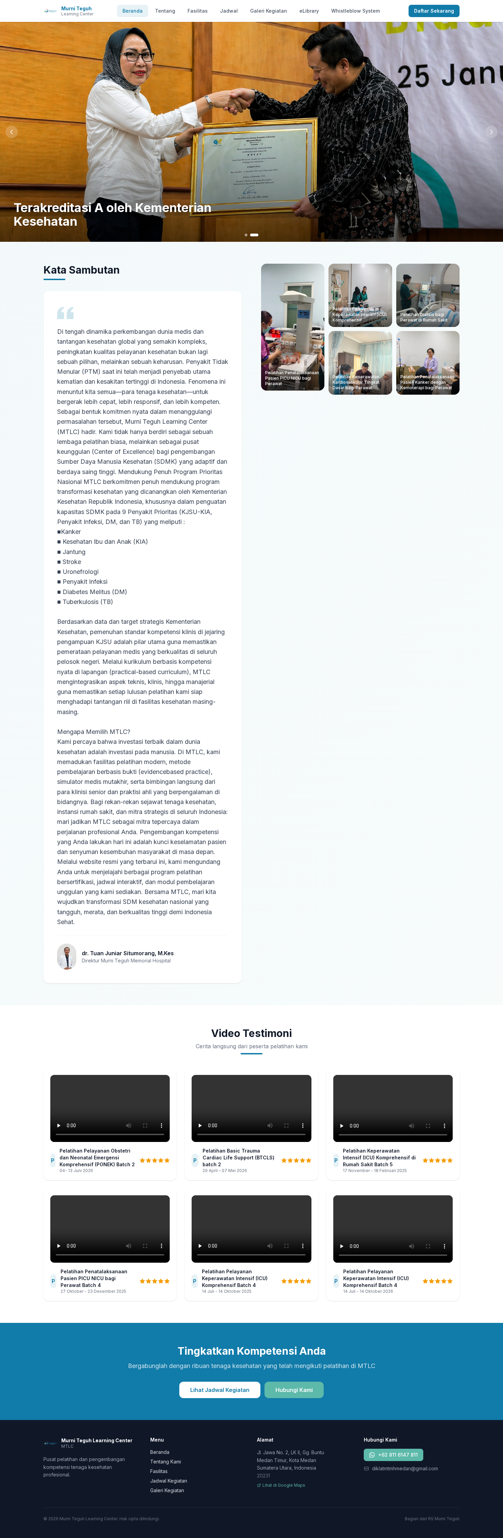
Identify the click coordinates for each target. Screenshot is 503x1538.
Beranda (132, 11)
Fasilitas (198, 11)
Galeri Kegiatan (268, 11)
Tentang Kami (165, 1461)
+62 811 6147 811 (398, 1455)
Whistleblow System (355, 11)
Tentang (165, 11)
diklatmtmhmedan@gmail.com (405, 1468)
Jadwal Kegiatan (168, 1481)
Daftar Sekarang (434, 11)
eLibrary (309, 11)
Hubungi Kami (294, 1389)
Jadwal (229, 11)
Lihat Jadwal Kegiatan (219, 1389)
